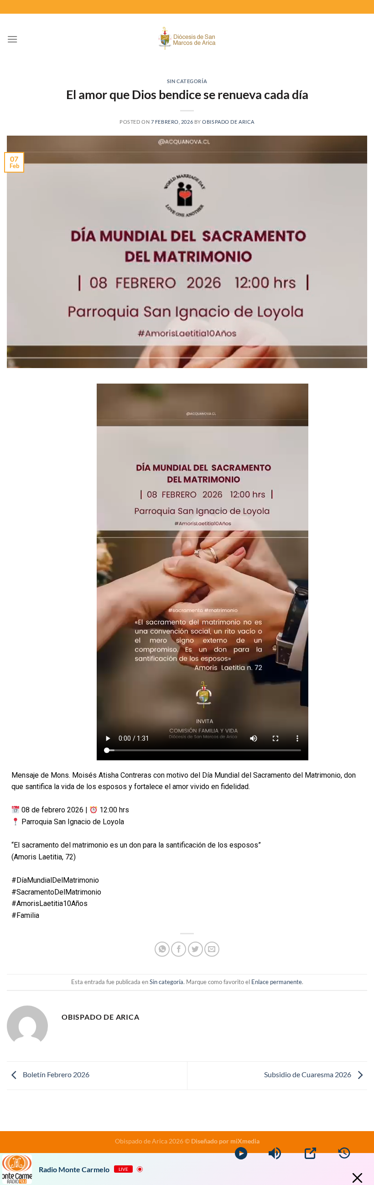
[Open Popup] (310, 1153)
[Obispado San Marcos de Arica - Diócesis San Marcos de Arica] (187, 39)
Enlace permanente (276, 981)
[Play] (241, 1153)
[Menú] (12, 39)
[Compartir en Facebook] (178, 949)
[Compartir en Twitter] (195, 949)
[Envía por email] (211, 949)
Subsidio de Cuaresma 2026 (308, 1074)
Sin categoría (187, 81)
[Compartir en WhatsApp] (162, 949)
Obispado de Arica (228, 122)
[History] (344, 1153)
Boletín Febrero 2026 (55, 1074)
